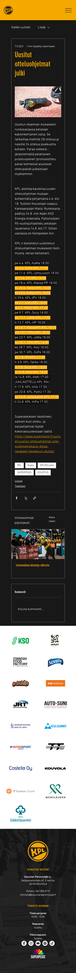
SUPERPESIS (24, 472)
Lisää (41, 27)
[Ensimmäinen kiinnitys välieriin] (38, 544)
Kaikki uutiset (20, 27)
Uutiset (18, 481)
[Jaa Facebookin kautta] (16, 498)
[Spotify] (45, 943)
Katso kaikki (52, 519)
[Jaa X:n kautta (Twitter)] (25, 498)
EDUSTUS (43, 472)
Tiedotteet (20, 486)
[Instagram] (31, 943)
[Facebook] (24, 943)
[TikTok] (52, 943)
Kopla (31, 465)
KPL (19, 465)
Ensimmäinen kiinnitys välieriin (32, 565)
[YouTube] (38, 943)
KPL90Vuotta (47, 465)
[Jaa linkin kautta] (34, 498)
